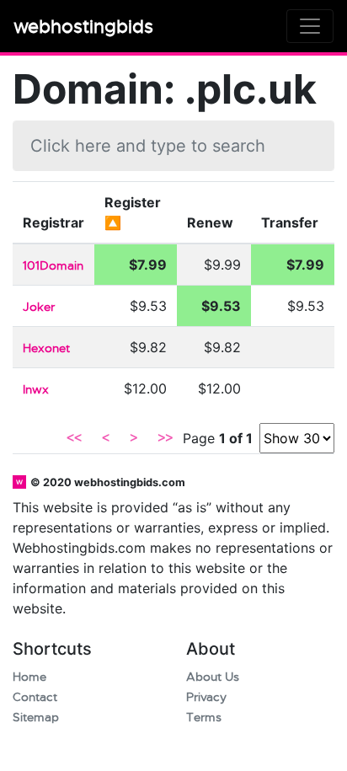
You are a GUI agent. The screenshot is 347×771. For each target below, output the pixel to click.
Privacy (206, 697)
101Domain (53, 266)
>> (165, 438)
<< (74, 438)
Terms (204, 717)
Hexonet (46, 348)
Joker (39, 307)
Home (29, 677)
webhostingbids (83, 26)
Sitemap (36, 717)
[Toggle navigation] (310, 26)
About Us (212, 677)
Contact (35, 697)
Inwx (36, 390)
